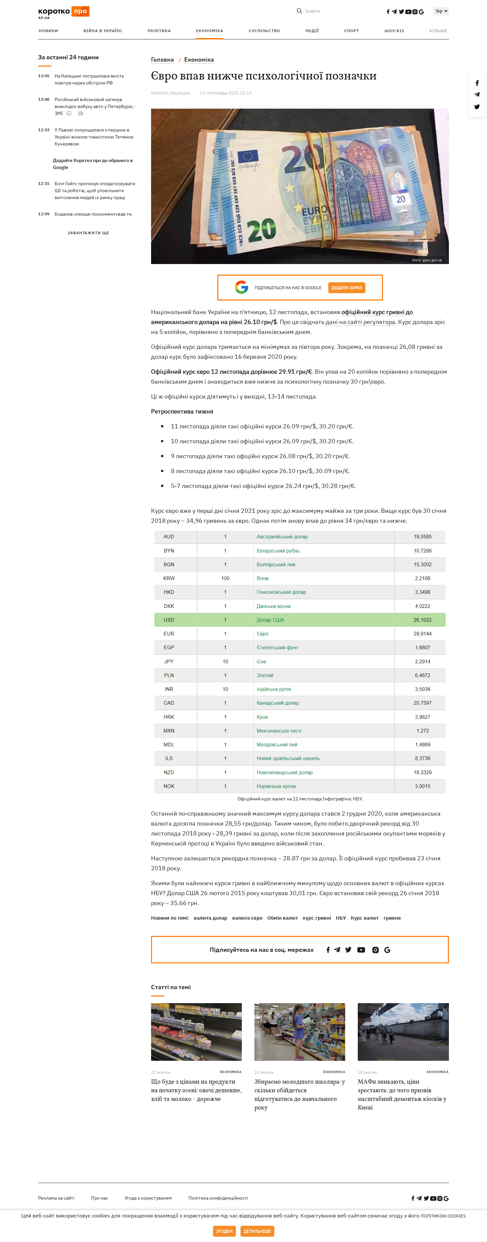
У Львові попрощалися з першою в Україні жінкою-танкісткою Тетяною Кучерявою (94, 137)
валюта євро (247, 918)
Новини (48, 30)
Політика (159, 30)
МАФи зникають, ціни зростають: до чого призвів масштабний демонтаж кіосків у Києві (402, 1095)
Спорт (351, 30)
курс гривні (317, 918)
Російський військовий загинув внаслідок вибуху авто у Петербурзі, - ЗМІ (96, 106)
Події (312, 30)
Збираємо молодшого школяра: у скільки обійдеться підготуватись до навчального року (299, 1095)
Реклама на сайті (56, 1198)
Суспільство (264, 30)
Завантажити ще (88, 232)
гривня (392, 918)
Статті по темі (171, 987)
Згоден (224, 1231)
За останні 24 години (68, 57)
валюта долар (210, 918)
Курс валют (365, 918)
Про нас (99, 1198)
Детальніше (257, 1231)
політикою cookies (443, 1216)
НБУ (341, 918)
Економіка (209, 30)
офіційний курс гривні (373, 312)
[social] (388, 11)
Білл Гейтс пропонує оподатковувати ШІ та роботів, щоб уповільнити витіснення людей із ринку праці (95, 190)
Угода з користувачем (148, 1198)
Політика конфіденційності (218, 1198)
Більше (438, 30)
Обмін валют (282, 918)
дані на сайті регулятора (360, 322)
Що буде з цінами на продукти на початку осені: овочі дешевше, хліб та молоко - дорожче (196, 1091)
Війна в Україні (102, 30)
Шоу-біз (394, 30)
